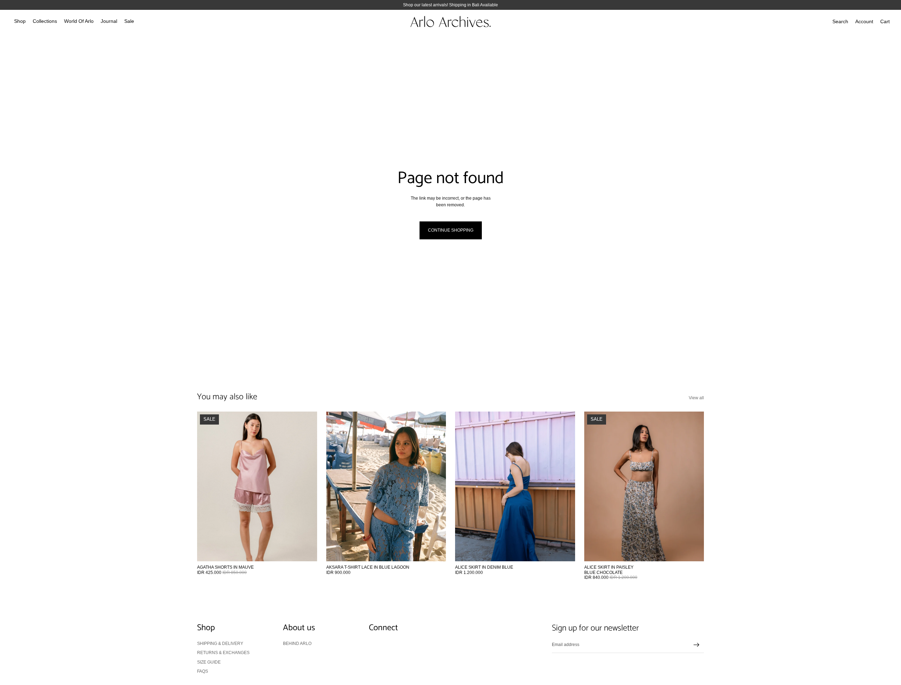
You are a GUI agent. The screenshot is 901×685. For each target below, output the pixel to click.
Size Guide (209, 661)
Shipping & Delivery (220, 643)
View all (696, 397)
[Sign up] (696, 645)
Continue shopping (450, 230)
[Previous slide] (207, 486)
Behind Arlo (297, 643)
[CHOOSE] (306, 550)
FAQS (202, 671)
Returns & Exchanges (223, 652)
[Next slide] (306, 486)
